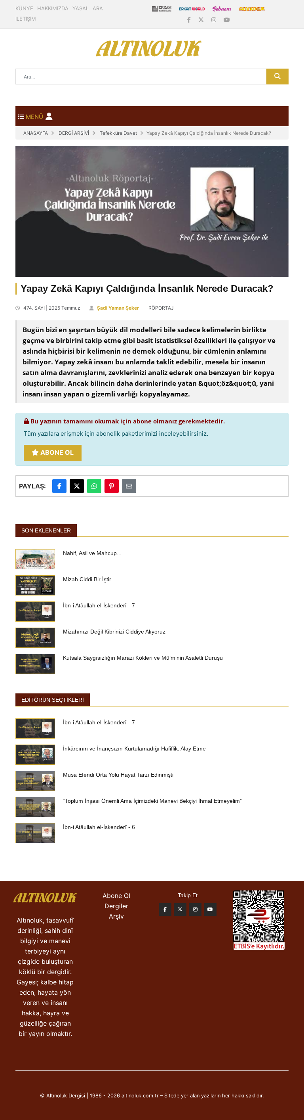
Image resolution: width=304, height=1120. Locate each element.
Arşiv (116, 916)
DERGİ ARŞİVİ (74, 133)
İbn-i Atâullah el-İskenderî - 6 (99, 827)
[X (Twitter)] (201, 19)
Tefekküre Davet (118, 133)
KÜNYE (24, 8)
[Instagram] (214, 19)
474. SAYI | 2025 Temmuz (51, 308)
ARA (98, 8)
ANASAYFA (35, 133)
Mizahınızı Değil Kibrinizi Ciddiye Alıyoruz (114, 631)
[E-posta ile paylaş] (129, 486)
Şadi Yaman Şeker (118, 308)
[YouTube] (227, 19)
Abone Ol (56, 452)
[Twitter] (180, 909)
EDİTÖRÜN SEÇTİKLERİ (52, 700)
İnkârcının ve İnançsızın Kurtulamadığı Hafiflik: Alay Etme (134, 748)
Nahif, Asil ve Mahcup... (92, 553)
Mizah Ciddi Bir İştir (87, 579)
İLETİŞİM (25, 18)
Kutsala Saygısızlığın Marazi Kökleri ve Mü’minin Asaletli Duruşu (143, 658)
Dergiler (116, 906)
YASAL (80, 8)
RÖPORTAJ (161, 308)
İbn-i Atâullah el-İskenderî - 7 (99, 605)
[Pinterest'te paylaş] (111, 486)
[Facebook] (189, 19)
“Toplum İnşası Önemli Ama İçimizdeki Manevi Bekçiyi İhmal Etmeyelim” (152, 801)
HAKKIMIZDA (52, 8)
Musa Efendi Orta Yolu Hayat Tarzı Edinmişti (118, 775)
